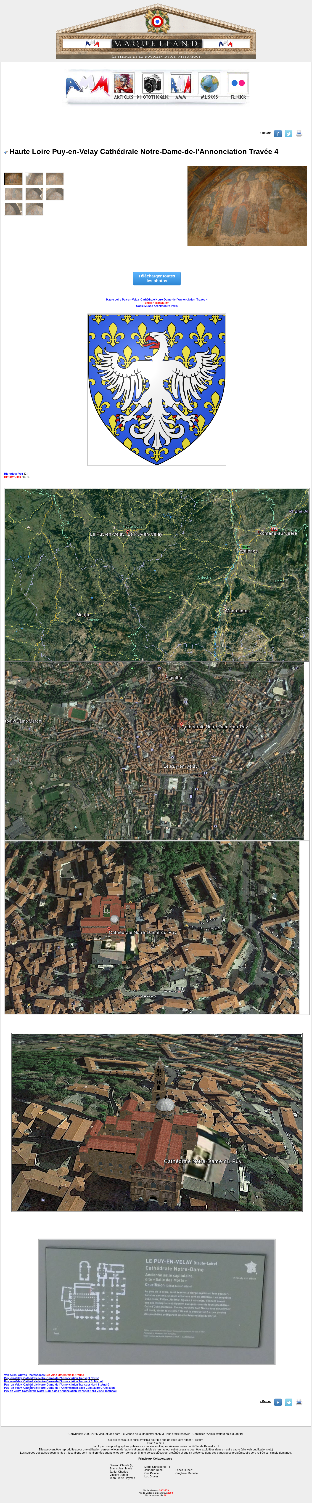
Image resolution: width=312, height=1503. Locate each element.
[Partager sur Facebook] (278, 136)
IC (25, 473)
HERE (25, 477)
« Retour (265, 132)
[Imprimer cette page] (299, 136)
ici (241, 1434)
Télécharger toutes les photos (156, 278)
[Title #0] (246, 214)
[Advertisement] (156, 119)
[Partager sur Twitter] (288, 136)
